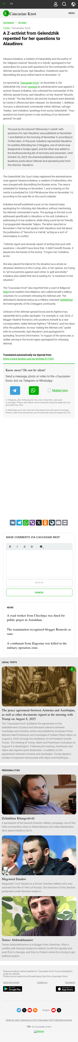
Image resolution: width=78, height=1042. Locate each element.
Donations (70, 982)
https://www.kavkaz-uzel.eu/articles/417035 (28, 358)
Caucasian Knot (30, 82)
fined (6, 291)
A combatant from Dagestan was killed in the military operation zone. (37, 645)
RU (4, 4)
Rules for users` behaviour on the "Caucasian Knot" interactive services (39, 1020)
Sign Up (39, 582)
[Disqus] (39, 473)
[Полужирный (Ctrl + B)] (10, 546)
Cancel (39, 592)
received (32, 86)
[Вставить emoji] (41, 546)
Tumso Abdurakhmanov (17, 940)
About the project (11, 982)
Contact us (42, 982)
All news (22, 22)
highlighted (66, 299)
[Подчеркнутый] (24, 546)
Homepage (8, 22)
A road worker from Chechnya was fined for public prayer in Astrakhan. (36, 617)
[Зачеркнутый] (31, 546)
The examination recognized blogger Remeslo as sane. (39, 631)
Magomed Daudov (14, 879)
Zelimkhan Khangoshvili (18, 818)
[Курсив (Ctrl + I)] (17, 546)
